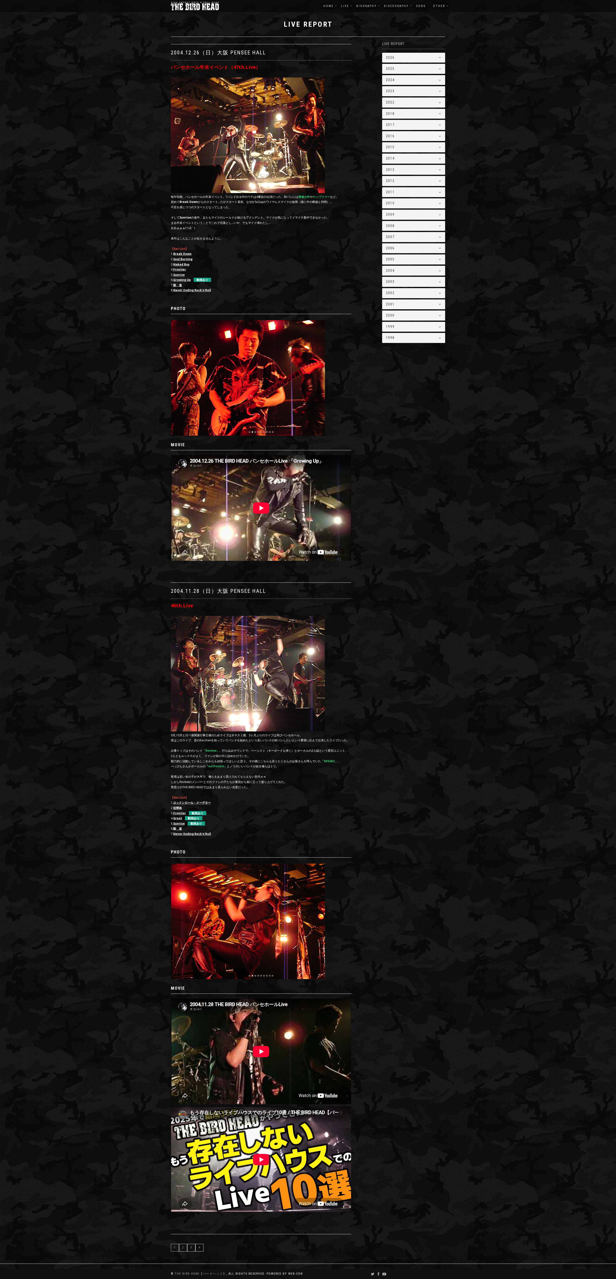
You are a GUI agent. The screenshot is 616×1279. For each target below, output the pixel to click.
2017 (390, 125)
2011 (390, 192)
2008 (390, 226)
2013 (390, 170)
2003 (390, 282)
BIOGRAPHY (366, 6)
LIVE (345, 6)
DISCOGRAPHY (396, 6)
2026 (390, 57)
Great (177, 818)
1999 (390, 327)
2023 (390, 91)
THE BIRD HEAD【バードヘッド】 (200, 1273)
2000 (390, 315)
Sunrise (179, 823)
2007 (390, 237)
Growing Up (182, 280)
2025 (390, 69)
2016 (390, 136)
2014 (390, 158)
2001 (390, 304)
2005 (390, 259)
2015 (390, 147)
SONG (421, 6)
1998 (390, 338)
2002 (390, 293)
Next (348, 330)
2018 (390, 114)
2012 (390, 181)
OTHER (439, 6)
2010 (390, 203)
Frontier (179, 813)
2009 (390, 214)
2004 (390, 270)
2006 (390, 248)
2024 (390, 80)
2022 (390, 102)
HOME (328, 6)
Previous (183, 330)
